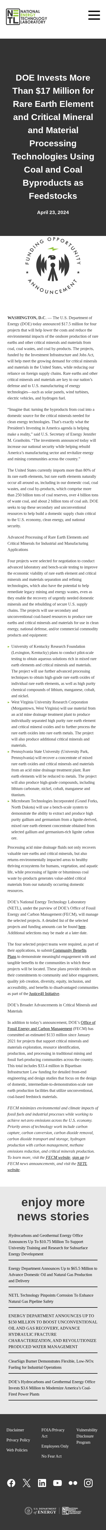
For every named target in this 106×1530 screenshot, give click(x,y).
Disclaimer (15, 1430)
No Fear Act (51, 1456)
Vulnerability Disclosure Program (87, 1436)
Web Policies (17, 1450)
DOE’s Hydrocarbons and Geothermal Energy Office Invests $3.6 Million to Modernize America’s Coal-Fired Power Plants (51, 1388)
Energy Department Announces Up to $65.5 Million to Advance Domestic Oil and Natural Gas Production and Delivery (52, 1274)
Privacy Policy (18, 1440)
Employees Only (55, 1446)
